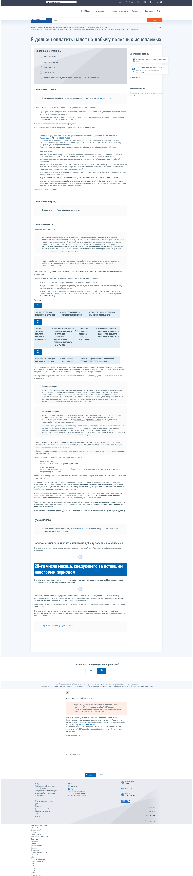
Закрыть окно (36, 875)
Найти (154, 20)
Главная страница (37, 27)
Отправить (90, 775)
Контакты (149, 11)
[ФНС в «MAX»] (160, 2)
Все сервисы (135, 77)
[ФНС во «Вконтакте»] (150, 2)
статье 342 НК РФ (103, 98)
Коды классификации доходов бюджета (57, 626)
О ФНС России (86, 11)
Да (102, 670)
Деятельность (101, 11)
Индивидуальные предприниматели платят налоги (91, 27)
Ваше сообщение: (73, 736)
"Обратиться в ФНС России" (85, 724)
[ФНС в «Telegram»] (157, 2)
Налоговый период (50, 62)
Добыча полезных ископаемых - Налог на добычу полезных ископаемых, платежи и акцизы (62, 29)
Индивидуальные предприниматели (58, 27)
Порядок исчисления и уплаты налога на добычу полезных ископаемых (71, 78)
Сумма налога (48, 72)
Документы (136, 11)
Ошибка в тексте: (73, 755)
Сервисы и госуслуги (119, 11)
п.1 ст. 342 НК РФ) (50, 190)
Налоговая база (49, 67)
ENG (158, 11)
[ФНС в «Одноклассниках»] (154, 2)
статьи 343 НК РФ (83, 529)
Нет (90, 670)
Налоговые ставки (50, 57)
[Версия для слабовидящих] (121, 2)
